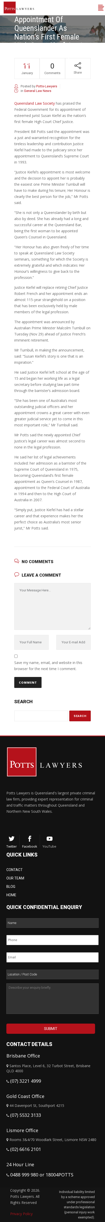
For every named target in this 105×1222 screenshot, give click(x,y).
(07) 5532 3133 (25, 1115)
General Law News (37, 91)
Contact (14, 870)
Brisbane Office (23, 1056)
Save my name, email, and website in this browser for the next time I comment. (48, 665)
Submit (50, 1028)
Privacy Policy (21, 1213)
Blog (10, 887)
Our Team (15, 878)
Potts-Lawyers (46, 86)
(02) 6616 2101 (25, 1149)
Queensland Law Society (34, 103)
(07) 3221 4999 (25, 1081)
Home (11, 895)
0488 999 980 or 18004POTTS (41, 1175)
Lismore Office (22, 1130)
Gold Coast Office (25, 1096)
